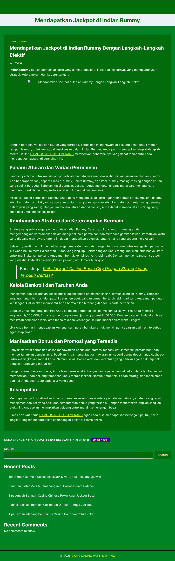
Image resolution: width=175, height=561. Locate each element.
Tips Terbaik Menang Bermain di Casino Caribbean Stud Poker (52, 514)
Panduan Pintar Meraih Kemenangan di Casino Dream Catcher (51, 486)
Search (9, 448)
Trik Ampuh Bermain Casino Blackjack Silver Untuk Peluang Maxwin (55, 476)
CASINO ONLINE (18, 41)
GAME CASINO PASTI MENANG (93, 555)
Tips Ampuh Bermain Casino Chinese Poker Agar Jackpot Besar (52, 495)
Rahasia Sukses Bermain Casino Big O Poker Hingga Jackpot (50, 504)
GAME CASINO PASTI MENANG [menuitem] (52, 154)
